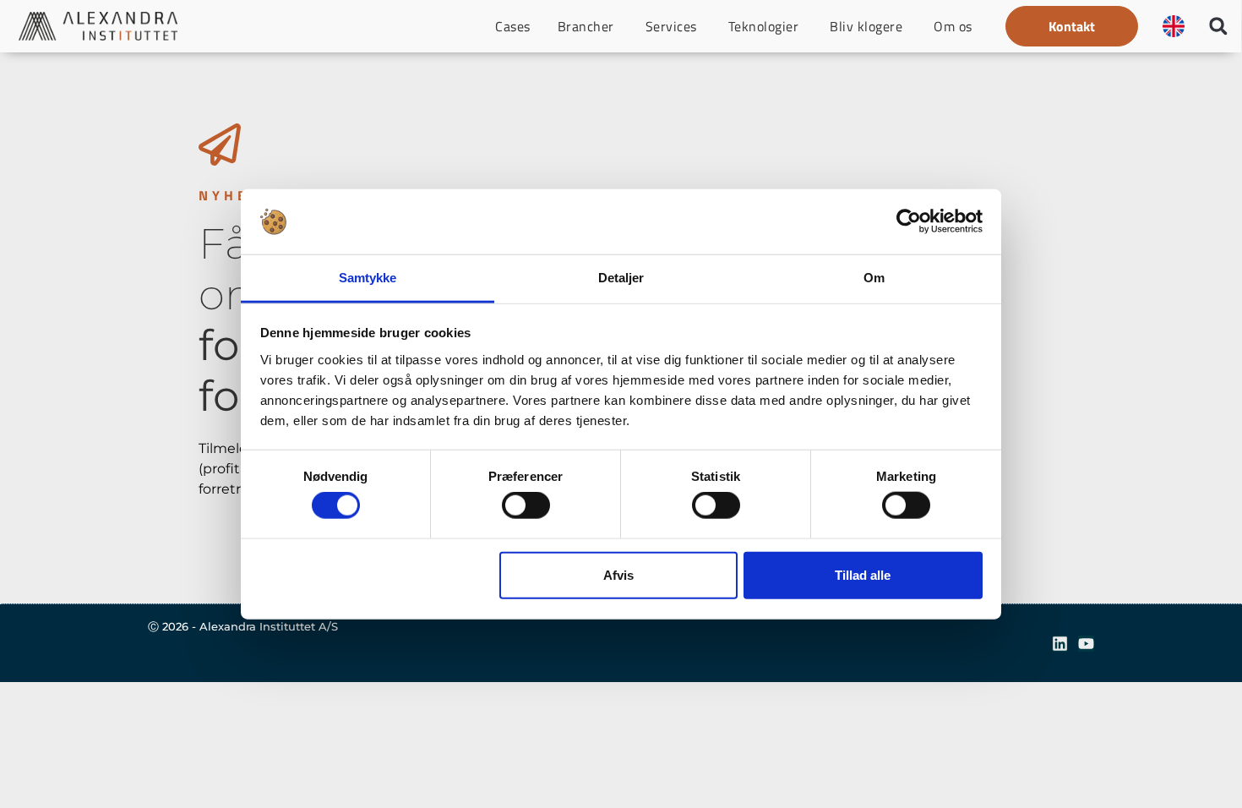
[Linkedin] (1060, 644)
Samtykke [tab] (368, 277)
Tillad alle (863, 574)
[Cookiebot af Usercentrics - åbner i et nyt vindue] (909, 221)
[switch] (526, 505)
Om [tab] (874, 277)
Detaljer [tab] (621, 277)
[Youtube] (1086, 644)
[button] (1071, 26)
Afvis (618, 574)
